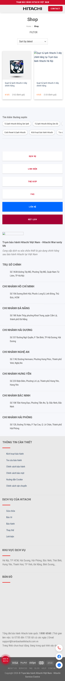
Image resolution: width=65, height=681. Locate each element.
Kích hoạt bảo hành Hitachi (42, 132)
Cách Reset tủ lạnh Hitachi (15, 132)
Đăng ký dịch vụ (5, 660)
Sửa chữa (10, 511)
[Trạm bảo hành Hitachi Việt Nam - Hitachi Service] (32, 8)
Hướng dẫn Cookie (14, 479)
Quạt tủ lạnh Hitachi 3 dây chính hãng (48, 84)
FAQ (30, 668)
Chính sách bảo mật (15, 473)
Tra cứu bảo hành (14, 460)
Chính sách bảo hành (15, 466)
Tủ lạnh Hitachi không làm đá (46, 124)
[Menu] (4, 8)
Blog (37, 668)
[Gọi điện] (59, 648)
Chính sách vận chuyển (16, 486)
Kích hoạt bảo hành (15, 454)
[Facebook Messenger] (59, 656)
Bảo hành (10, 523)
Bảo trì (9, 517)
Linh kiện (10, 536)
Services (23, 668)
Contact (52, 668)
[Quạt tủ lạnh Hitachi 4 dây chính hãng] (16, 65)
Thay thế (10, 530)
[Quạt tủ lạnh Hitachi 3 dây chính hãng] (48, 65)
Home (28, 26)
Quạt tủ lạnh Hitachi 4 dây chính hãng (16, 84)
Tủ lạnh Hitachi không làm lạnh (16, 124)
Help (44, 668)
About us (12, 668)
